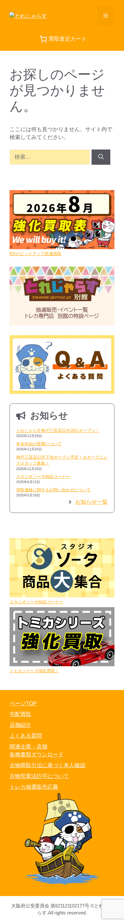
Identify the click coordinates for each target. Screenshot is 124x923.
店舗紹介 (20, 725)
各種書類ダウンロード (37, 755)
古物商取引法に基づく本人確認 (47, 765)
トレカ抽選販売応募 (34, 787)
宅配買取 (20, 714)
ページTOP (23, 704)
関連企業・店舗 (28, 747)
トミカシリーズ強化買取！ (34, 670)
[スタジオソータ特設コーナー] (62, 568)
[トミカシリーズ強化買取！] (62, 637)
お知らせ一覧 (91, 502)
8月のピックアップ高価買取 (35, 253)
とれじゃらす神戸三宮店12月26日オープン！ (58, 430)
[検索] (101, 157)
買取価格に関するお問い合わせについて (53, 490)
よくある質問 (26, 736)
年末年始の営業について (39, 444)
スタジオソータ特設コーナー (43, 476)
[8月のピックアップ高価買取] (62, 220)
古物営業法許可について (39, 776)
